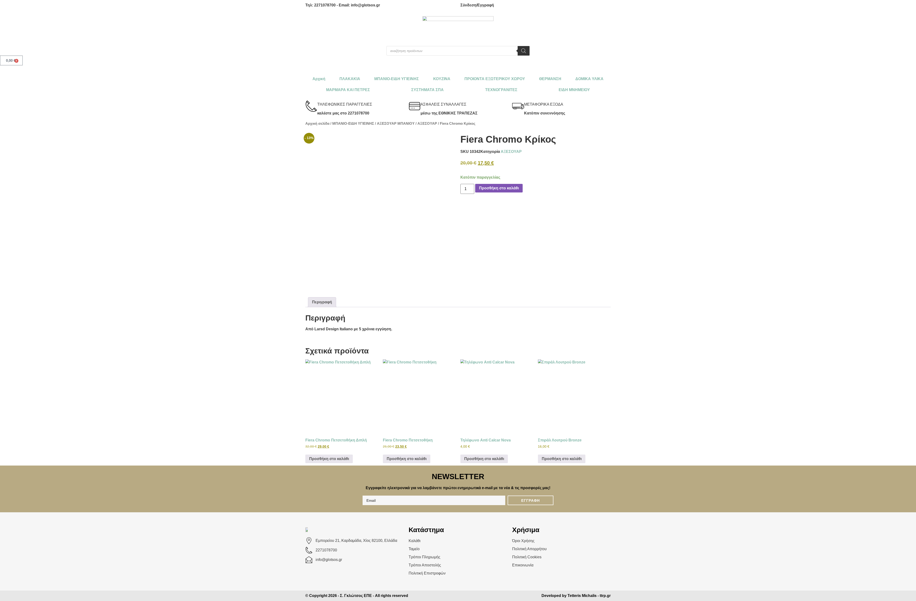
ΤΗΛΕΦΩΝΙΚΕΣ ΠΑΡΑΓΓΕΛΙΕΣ (344, 104)
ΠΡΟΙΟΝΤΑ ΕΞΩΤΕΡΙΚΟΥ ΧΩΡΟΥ (494, 79)
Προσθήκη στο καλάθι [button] (329, 459)
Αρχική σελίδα (317, 123)
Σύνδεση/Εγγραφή (477, 5)
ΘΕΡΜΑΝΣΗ (550, 79)
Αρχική (318, 79)
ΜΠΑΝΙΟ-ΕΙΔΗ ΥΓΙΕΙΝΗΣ (396, 79)
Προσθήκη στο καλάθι (499, 188)
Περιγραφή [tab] (322, 302)
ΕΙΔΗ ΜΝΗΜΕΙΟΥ (574, 90)
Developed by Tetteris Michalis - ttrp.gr (576, 596)
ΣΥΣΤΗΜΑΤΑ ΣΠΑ (427, 90)
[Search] (524, 51)
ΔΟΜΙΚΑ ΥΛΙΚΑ (589, 79)
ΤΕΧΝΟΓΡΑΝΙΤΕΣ (501, 90)
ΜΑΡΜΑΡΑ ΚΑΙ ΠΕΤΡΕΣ (348, 90)
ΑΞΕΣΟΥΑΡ (427, 123)
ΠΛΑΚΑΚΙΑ (349, 79)
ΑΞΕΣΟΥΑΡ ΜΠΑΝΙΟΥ (396, 123)
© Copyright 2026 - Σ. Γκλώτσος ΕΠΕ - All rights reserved (356, 596)
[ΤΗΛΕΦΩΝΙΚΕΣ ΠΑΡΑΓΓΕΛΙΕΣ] (311, 106)
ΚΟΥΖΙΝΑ (441, 79)
